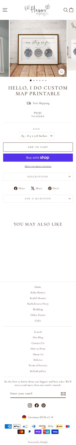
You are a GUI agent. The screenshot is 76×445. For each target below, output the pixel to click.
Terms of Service (38, 365)
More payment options (38, 166)
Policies (38, 359)
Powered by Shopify (38, 442)
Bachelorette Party (38, 303)
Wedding (38, 309)
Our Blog (38, 337)
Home (38, 287)
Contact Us (38, 343)
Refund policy (38, 371)
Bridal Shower (38, 298)
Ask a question (38, 198)
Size (36, 129)
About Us (38, 354)
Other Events (38, 314)
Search (38, 331)
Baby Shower (38, 292)
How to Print (38, 348)
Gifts (38, 320)
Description (38, 176)
